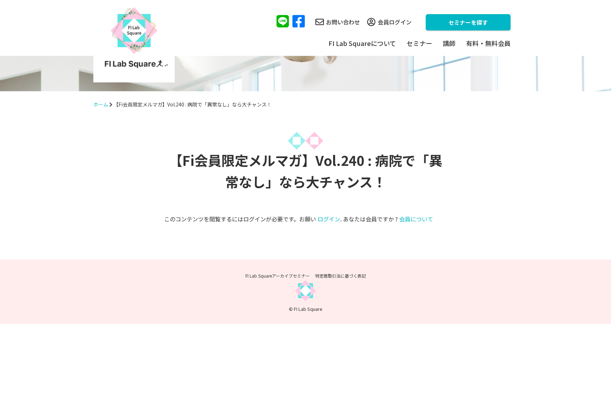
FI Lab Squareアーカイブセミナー (277, 276)
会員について (416, 219)
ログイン (329, 219)
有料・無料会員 (488, 43)
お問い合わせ (343, 22)
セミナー (419, 43)
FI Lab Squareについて (362, 43)
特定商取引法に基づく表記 (340, 276)
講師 (449, 43)
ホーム (100, 104)
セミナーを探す (468, 22)
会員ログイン (395, 22)
